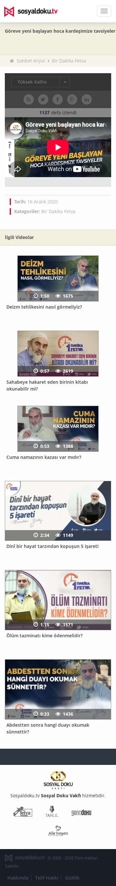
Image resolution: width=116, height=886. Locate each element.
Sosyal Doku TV (35, 11)
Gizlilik (72, 878)
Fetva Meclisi (22, 813)
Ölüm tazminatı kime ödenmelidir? (44, 635)
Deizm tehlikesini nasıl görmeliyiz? (44, 307)
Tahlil (51, 813)
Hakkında (17, 878)
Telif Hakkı (46, 878)
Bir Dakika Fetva (69, 61)
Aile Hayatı (58, 832)
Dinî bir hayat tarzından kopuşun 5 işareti (52, 546)
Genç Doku (81, 813)
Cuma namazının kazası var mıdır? (43, 457)
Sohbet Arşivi (31, 61)
